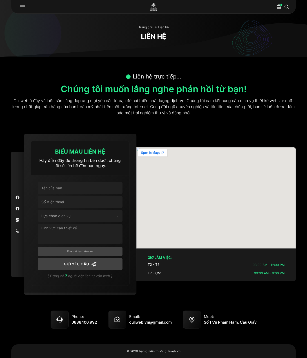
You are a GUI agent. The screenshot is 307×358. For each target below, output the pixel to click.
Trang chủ (145, 27)
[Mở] (22, 6)
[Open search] (286, 6)
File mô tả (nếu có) (80, 251)
